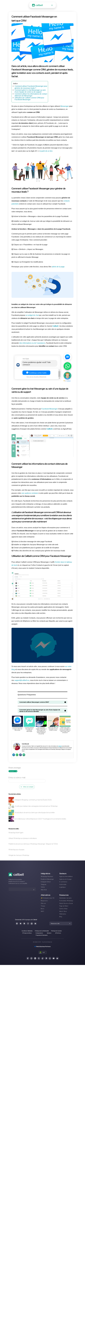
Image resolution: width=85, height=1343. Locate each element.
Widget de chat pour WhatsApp (18, 855)
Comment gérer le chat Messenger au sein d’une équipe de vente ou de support (30, 91)
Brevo (42, 908)
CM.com (43, 903)
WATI (42, 911)
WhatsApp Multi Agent (15, 833)
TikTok (43, 887)
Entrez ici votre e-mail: (17, 778)
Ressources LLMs (55, 923)
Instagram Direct (46, 882)
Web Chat (44, 889)
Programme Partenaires (42, 935)
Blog (60, 916)
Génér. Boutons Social (66, 903)
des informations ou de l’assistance (32, 343)
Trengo (43, 906)
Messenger (65, 106)
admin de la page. (58, 267)
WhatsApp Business (47, 876)
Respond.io (44, 900)
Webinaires (62, 914)
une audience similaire (30, 493)
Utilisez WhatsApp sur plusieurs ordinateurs (22, 838)
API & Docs (58, 933)
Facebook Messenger (49, 409)
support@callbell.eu (22, 680)
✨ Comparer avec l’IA (47, 898)
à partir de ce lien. (46, 151)
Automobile (62, 884)
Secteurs (49, 933)
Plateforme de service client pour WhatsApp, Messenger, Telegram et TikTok (33, 844)
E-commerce (63, 882)
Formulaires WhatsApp (66, 900)
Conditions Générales (27, 931)
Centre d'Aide (63, 908)
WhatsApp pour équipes (16, 850)
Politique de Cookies (56, 931)
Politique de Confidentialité (42, 931)
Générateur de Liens (65, 898)
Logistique (62, 887)
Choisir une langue (14, 768)
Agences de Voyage (65, 879)
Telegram (43, 884)
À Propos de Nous (27, 933)
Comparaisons (39, 933)
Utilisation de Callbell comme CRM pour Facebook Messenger (29, 99)
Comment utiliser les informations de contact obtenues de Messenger (31, 95)
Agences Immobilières (66, 876)
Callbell (59, 746)
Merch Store (63, 911)
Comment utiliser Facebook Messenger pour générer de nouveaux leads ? (31, 87)
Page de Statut (63, 906)
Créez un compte (28, 786)
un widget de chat (32, 315)
